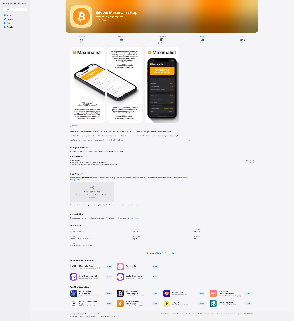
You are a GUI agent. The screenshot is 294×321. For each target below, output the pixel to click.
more (189, 140)
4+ (195, 239)
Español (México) (176, 313)
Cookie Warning (104, 316)
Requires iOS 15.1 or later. (79, 239)
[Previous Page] (67, 298)
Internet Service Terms (76, 316)
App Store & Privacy (92, 316)
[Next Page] (256, 298)
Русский (192, 313)
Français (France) (209, 313)
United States (165, 313)
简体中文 (199, 313)
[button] (15, 15)
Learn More (135, 205)
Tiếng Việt (239, 313)
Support (114, 316)
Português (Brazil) (228, 313)
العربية (185, 313)
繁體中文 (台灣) (248, 313)
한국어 (218, 313)
